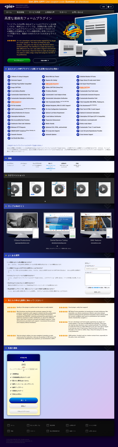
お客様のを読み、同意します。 (99, 287)
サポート (63, 12)
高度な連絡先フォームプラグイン (28, 18)
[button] (45, 201)
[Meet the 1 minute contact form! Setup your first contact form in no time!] (14, 189)
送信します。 (98, 292)
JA (111, 6)
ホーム (9, 12)
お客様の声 (50, 12)
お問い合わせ (77, 12)
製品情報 (20, 12)
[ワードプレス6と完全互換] (73, 31)
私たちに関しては (35, 425)
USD (104, 6)
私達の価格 (44, 60)
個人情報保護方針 (96, 287)
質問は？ (23, 406)
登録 (12, 431)
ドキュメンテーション (24, 411)
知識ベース (73, 431)
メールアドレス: (90, 266)
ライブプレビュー (19, 60)
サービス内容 (34, 12)
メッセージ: (89, 272)
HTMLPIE (23, 358)
